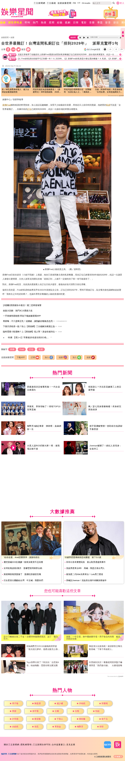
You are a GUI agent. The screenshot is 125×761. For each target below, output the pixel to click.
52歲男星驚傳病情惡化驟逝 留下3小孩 (83, 557)
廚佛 (4, 105)
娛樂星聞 (5, 37)
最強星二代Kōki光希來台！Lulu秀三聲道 (84, 574)
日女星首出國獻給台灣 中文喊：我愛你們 (23, 580)
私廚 (108, 105)
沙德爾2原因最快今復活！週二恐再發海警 (22, 305)
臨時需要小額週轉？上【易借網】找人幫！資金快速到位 (29, 332)
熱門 (35, 22)
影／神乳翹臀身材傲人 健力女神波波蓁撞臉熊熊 (15, 90)
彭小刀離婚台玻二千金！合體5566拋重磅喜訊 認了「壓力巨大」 (31, 638)
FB (74, 3)
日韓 (76, 22)
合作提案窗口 (58, 745)
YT (78, 3)
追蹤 (61, 357)
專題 (100, 22)
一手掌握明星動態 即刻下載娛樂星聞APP (22, 316)
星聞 (52, 22)
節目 (116, 22)
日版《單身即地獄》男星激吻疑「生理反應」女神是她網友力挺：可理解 (108, 90)
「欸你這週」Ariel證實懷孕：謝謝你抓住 (21, 557)
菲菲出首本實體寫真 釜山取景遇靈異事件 (86, 562)
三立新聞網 (39, 3)
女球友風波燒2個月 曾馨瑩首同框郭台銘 (23, 568)
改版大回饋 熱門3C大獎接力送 (17, 311)
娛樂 (12, 37)
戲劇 (68, 22)
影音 (108, 22)
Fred (9, 105)
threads (86, 3)
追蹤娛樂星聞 (64, 3)
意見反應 (70, 745)
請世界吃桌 (15, 22)
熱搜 (44, 22)
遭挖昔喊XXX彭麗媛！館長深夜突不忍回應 (23, 562)
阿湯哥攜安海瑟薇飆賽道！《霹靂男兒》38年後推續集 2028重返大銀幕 (47, 90)
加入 (47, 357)
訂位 (29, 109)
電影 (84, 22)
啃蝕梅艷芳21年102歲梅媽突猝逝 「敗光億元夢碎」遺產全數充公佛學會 (43, 648)
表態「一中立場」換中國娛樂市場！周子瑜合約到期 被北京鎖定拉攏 (93, 638)
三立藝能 (51, 3)
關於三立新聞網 (11, 745)
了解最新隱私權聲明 (103, 756)
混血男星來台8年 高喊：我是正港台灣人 (85, 568)
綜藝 (60, 22)
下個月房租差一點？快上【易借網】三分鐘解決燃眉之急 (29, 326)
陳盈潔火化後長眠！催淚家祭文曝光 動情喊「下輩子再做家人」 (106, 648)
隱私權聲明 (26, 745)
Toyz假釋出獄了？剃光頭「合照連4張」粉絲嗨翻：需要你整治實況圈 (42, 664)
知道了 (119, 756)
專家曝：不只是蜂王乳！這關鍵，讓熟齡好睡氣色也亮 (28, 321)
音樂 (92, 22)
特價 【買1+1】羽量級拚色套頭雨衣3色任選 (29, 337)
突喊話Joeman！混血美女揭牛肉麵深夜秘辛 (86, 580)
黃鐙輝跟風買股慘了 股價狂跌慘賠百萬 (22, 574)
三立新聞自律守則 (42, 745)
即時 (27, 22)
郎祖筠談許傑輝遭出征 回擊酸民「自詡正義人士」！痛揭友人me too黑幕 (77, 90)
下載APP (21, 357)
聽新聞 (73, 37)
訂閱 (33, 357)
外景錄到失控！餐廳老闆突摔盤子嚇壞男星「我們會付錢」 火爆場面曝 (105, 664)
